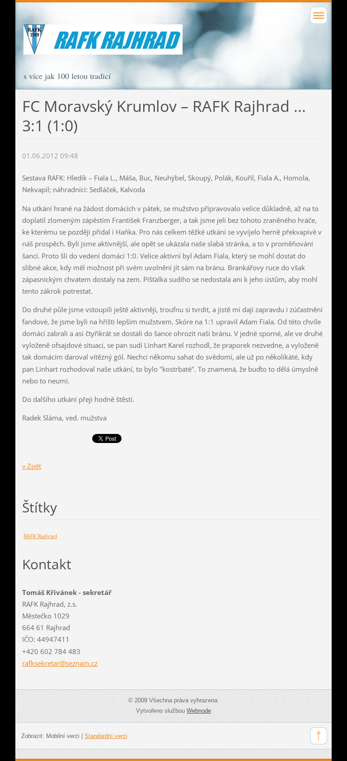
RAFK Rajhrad (40, 536)
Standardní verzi (105, 736)
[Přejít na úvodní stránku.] (173, 47)
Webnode (199, 710)
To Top (318, 735)
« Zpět (31, 465)
